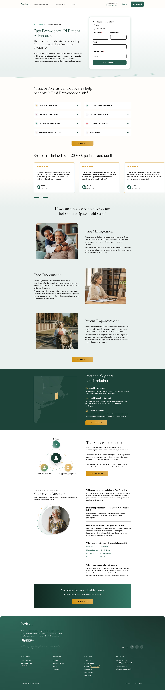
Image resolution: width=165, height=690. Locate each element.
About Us (87, 660)
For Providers (88, 672)
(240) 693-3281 (113, 5)
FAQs (55, 666)
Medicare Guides (58, 663)
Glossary (56, 669)
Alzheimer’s (104, 546)
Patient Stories (89, 663)
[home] (26, 4)
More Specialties (105, 557)
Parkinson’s (90, 553)
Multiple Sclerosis (92, 550)
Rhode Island (38, 25)
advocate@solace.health (124, 669)
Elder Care (89, 546)
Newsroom (88, 669)
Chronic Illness (105, 550)
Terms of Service (138, 683)
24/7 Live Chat (26, 660)
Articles (55, 660)
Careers (87, 666)
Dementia (89, 557)
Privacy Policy (127, 683)
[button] (42, 4)
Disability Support (106, 553)
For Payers (87, 675)
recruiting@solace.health (124, 663)
